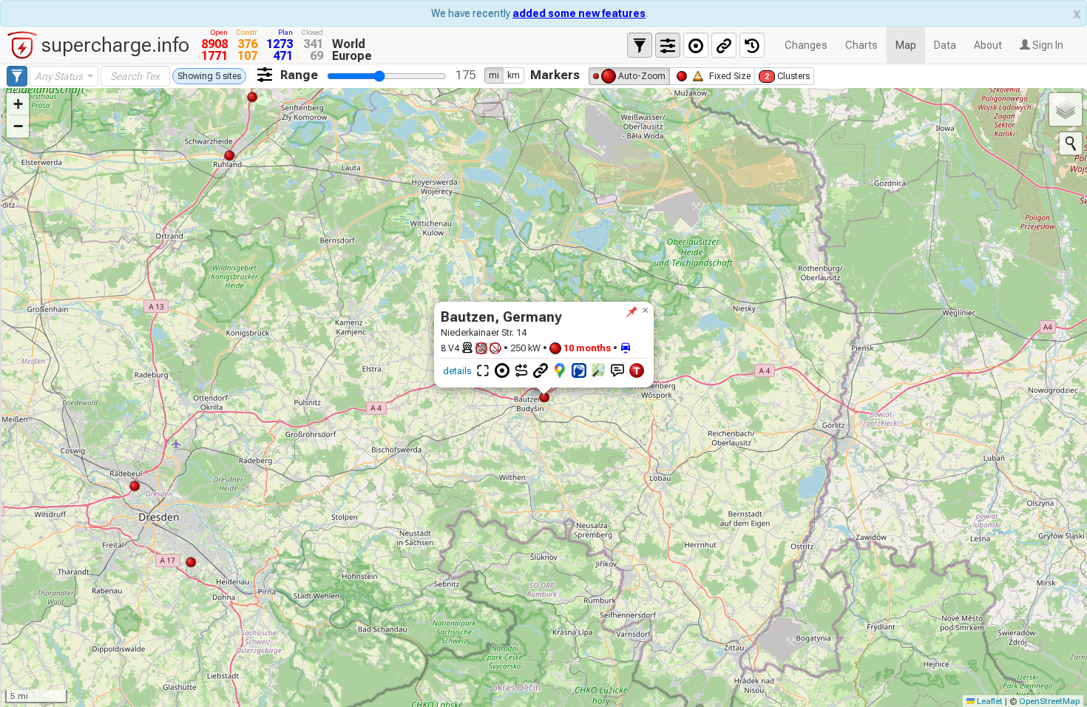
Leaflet (989, 701)
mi (494, 75)
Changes (806, 45)
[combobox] (64, 76)
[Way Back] (752, 45)
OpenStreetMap (1049, 701)
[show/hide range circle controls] (695, 45)
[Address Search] (1071, 143)
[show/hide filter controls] (639, 45)
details (457, 370)
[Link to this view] (723, 45)
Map (905, 45)
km (513, 75)
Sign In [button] (1046, 45)
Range (299, 74)
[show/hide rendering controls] (667, 45)
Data (945, 45)
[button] (645, 310)
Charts (861, 45)
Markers (555, 74)
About (988, 45)
